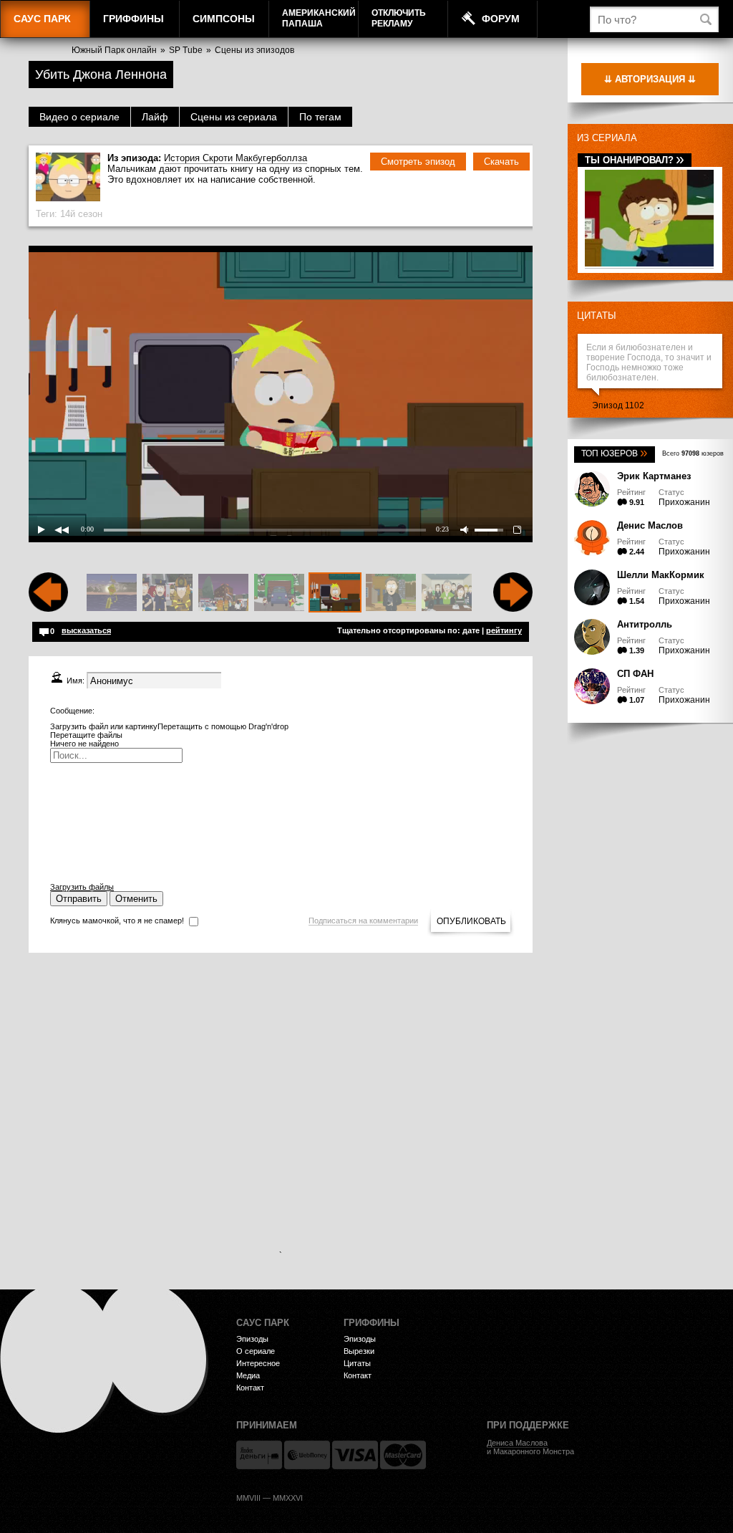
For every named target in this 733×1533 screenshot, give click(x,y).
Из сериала (607, 138)
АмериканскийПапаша (319, 18)
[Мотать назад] (48, 609)
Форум (501, 18)
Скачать (501, 161)
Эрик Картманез (654, 476)
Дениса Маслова (517, 1442)
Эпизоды (252, 1339)
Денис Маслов (650, 525)
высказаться (86, 630)
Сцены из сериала (233, 116)
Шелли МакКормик (660, 575)
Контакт (250, 1387)
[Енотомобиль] (279, 593)
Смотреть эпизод (418, 161)
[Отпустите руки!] (390, 593)
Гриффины (133, 18)
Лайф (155, 116)
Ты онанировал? (634, 160)
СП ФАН (635, 673)
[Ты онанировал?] (649, 264)
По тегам (320, 116)
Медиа (248, 1375)
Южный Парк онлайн (114, 50)
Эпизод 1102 (618, 405)
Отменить (136, 898)
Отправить (79, 898)
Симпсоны (224, 18)
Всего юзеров (693, 453)
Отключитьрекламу (399, 18)
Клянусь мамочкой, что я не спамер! (117, 920)
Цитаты (596, 315)
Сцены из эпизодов (254, 50)
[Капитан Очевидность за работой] (167, 593)
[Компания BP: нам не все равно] (111, 593)
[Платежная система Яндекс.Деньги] (259, 1455)
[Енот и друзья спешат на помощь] (223, 593)
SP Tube (186, 50)
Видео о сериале (79, 116)
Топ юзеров (614, 453)
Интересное (258, 1363)
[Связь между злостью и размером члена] (446, 593)
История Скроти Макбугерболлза (235, 158)
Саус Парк (42, 18)
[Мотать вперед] (513, 609)
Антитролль (644, 624)
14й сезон (81, 213)
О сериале (255, 1351)
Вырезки (359, 1351)
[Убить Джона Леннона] (335, 593)
